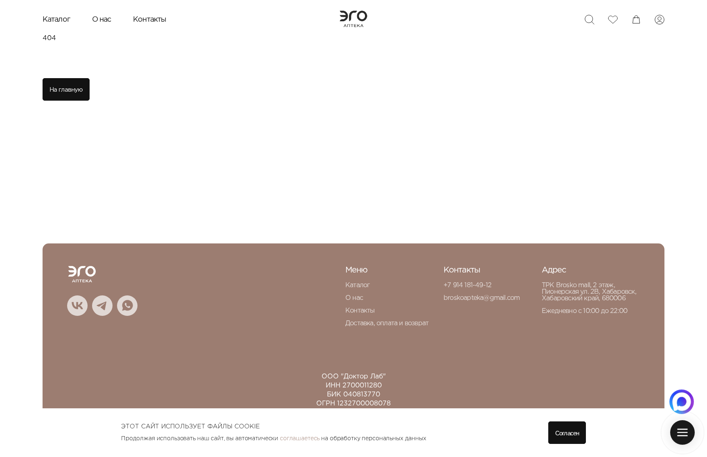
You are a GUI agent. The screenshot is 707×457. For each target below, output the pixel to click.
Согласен (567, 433)
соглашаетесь (300, 438)
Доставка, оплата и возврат (386, 323)
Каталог (56, 19)
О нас (101, 19)
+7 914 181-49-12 (467, 285)
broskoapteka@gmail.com (482, 298)
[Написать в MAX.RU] (681, 401)
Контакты (149, 19)
